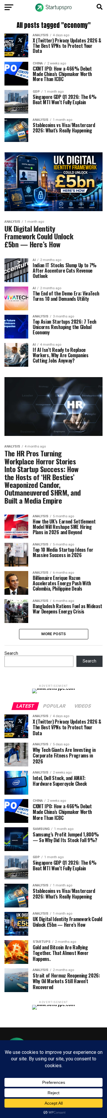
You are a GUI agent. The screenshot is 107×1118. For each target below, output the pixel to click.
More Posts (53, 634)
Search (11, 653)
